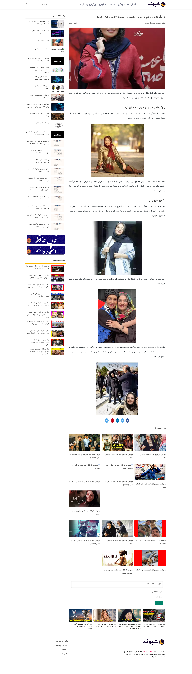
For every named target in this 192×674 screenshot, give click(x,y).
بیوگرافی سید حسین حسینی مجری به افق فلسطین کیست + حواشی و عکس (38, 287)
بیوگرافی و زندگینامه (88, 4)
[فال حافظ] (46, 244)
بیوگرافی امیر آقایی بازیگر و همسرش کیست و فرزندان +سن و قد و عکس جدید (38, 314)
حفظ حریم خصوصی (60, 645)
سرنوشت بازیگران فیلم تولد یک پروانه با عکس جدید (150, 485)
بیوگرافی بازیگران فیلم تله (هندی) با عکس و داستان (118, 456)
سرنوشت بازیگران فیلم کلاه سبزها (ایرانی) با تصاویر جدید (151, 542)
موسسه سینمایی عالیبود (42, 123)
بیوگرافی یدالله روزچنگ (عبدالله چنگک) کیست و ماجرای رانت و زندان (39, 342)
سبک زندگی (123, 4)
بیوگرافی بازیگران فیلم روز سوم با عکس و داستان (119, 542)
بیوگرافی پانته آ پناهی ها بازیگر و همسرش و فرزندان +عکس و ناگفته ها (38, 305)
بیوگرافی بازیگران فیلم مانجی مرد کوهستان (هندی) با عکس (118, 571)
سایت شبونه (147, 651)
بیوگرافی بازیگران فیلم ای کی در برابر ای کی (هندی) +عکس (85, 542)
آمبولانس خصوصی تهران (42, 49)
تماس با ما (64, 653)
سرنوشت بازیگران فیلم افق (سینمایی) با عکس (150, 570)
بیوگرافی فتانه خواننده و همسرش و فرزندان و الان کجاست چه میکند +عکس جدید (38, 351)
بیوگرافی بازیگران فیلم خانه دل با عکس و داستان (152, 456)
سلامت (112, 4)
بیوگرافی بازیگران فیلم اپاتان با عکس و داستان (84, 481)
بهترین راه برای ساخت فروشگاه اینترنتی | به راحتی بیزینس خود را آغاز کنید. (39, 69)
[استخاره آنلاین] (46, 254)
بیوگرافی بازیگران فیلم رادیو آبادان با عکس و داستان (85, 512)
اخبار (133, 4)
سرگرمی (102, 4)
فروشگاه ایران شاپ (43, 40)
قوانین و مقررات (62, 641)
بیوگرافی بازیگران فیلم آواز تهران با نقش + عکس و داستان (119, 483)
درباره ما (65, 649)
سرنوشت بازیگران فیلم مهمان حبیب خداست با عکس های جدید (84, 456)
